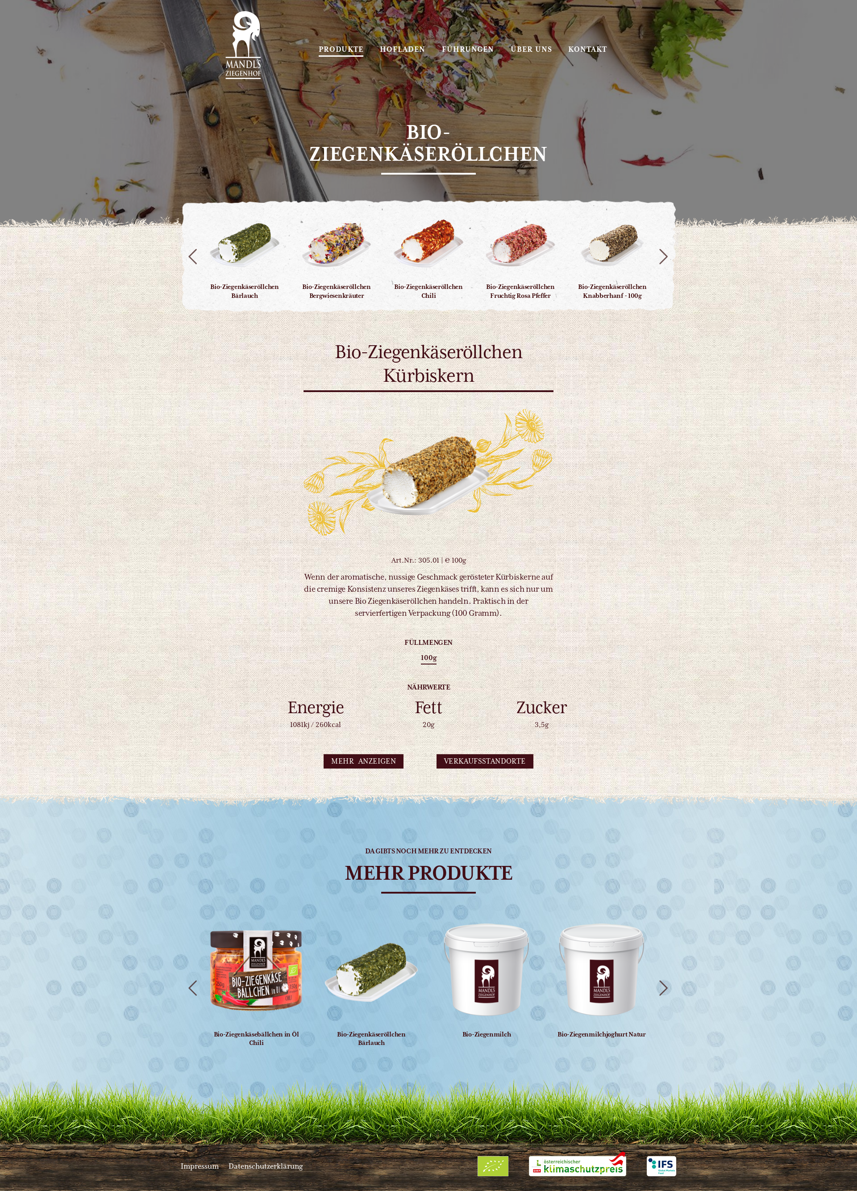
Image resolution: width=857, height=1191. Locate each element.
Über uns (531, 49)
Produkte (341, 49)
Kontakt (587, 49)
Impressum (200, 1166)
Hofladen (402, 49)
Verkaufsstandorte (485, 761)
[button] (364, 761)
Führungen (468, 49)
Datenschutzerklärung (266, 1166)
